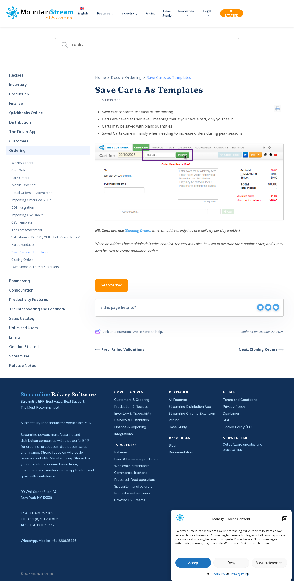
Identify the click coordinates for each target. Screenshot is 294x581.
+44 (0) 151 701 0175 (43, 519)
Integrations (123, 434)
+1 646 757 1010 (41, 513)
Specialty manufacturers (133, 486)
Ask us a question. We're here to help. (133, 331)
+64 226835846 (63, 540)
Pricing (174, 420)
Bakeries (121, 452)
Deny (231, 563)
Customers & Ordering (131, 399)
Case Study (178, 427)
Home (100, 77)
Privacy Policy (240, 574)
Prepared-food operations (135, 479)
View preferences (269, 563)
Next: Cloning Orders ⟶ (261, 349)
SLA (226, 420)
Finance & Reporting (130, 427)
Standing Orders (138, 230)
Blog (172, 445)
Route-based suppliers (132, 493)
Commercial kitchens (130, 472)
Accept (193, 563)
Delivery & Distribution (131, 420)
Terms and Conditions (240, 399)
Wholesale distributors (131, 466)
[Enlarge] (277, 150)
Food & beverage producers (136, 459)
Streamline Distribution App (190, 406)
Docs (115, 77)
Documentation (181, 452)
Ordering (133, 77)
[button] (285, 518)
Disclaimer (231, 413)
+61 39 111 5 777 (41, 525)
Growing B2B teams (129, 500)
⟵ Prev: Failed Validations (119, 349)
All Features (178, 399)
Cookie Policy (220, 574)
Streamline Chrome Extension (192, 413)
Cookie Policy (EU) (238, 427)
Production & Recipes (131, 406)
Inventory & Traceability (132, 413)
